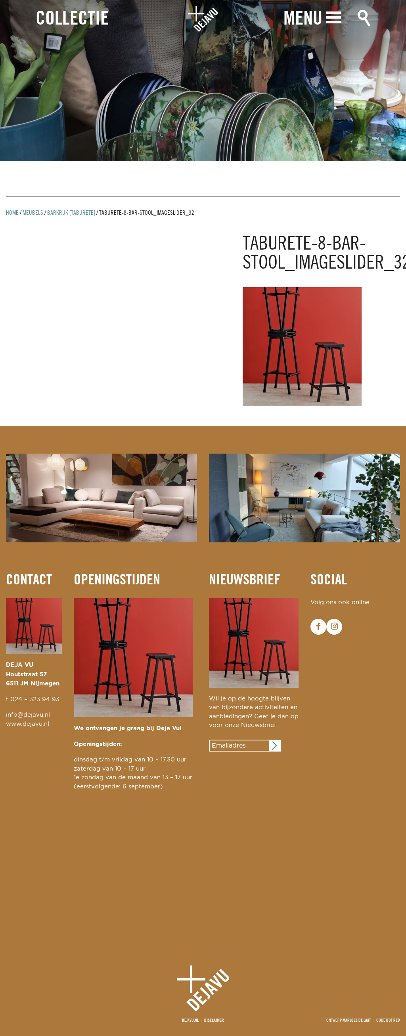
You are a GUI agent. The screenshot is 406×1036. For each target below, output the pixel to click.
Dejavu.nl (190, 1021)
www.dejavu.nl (27, 724)
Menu (302, 19)
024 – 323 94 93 (34, 699)
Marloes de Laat (357, 1021)
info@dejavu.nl (28, 715)
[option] (203, 80)
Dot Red (393, 1021)
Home (12, 213)
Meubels (33, 213)
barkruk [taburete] (71, 213)
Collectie (72, 19)
